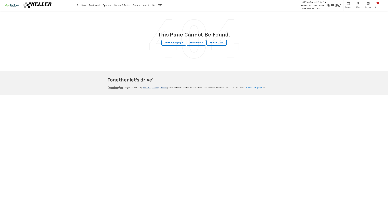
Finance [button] (136, 5)
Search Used (216, 43)
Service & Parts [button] (122, 5)
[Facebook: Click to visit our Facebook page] (329, 5)
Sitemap (155, 88)
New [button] (84, 5)
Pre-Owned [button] (94, 5)
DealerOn (147, 88)
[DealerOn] (115, 88)
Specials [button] (107, 5)
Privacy (164, 88)
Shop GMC (157, 5)
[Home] (77, 5)
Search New (196, 43)
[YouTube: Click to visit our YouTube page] (332, 5)
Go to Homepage (174, 43)
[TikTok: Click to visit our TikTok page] (339, 5)
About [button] (146, 5)
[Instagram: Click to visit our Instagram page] (336, 5)
